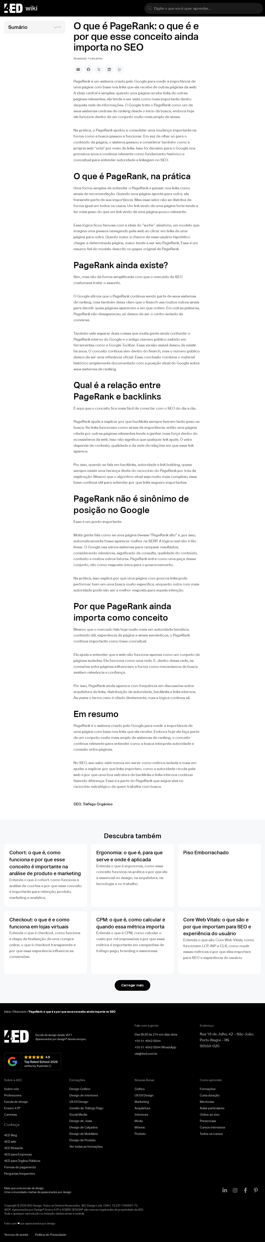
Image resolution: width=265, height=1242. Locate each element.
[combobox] (203, 8)
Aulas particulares (212, 1108)
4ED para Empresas (18, 1154)
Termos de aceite (16, 1234)
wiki (31, 8)
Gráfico (140, 1089)
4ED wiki (10, 1141)
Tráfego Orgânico (98, 804)
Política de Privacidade (50, 1234)
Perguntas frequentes (19, 1173)
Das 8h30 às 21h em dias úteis (156, 1034)
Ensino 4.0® (12, 1108)
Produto (140, 1133)
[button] (55, 27)
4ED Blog (10, 1135)
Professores (13, 1095)
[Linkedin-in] (224, 1190)
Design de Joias (80, 1121)
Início (7, 1011)
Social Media (78, 1114)
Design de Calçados (83, 1127)
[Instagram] (235, 1190)
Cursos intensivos (212, 1127)
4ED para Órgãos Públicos (22, 1161)
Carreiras (10, 1114)
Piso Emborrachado (206, 852)
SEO (77, 804)
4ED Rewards (13, 1148)
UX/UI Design (78, 1101)
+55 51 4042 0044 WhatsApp (155, 1047)
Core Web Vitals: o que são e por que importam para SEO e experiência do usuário (217, 926)
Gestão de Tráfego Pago (86, 1108)
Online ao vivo (209, 1114)
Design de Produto (82, 1140)
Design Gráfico (79, 1089)
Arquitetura (142, 1108)
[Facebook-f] (245, 1190)
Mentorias (207, 1101)
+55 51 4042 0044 (148, 1041)
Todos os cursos (211, 1133)
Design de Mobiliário (83, 1133)
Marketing (142, 1101)
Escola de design (16, 1101)
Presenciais (208, 1121)
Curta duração (209, 1095)
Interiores (141, 1114)
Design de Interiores (83, 1095)
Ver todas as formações (86, 1146)
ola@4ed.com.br (146, 1053)
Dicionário (20, 1011)
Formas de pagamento (20, 1167)
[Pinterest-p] (256, 1190)
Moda (139, 1121)
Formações (208, 1089)
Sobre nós (11, 1089)
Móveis (140, 1127)
